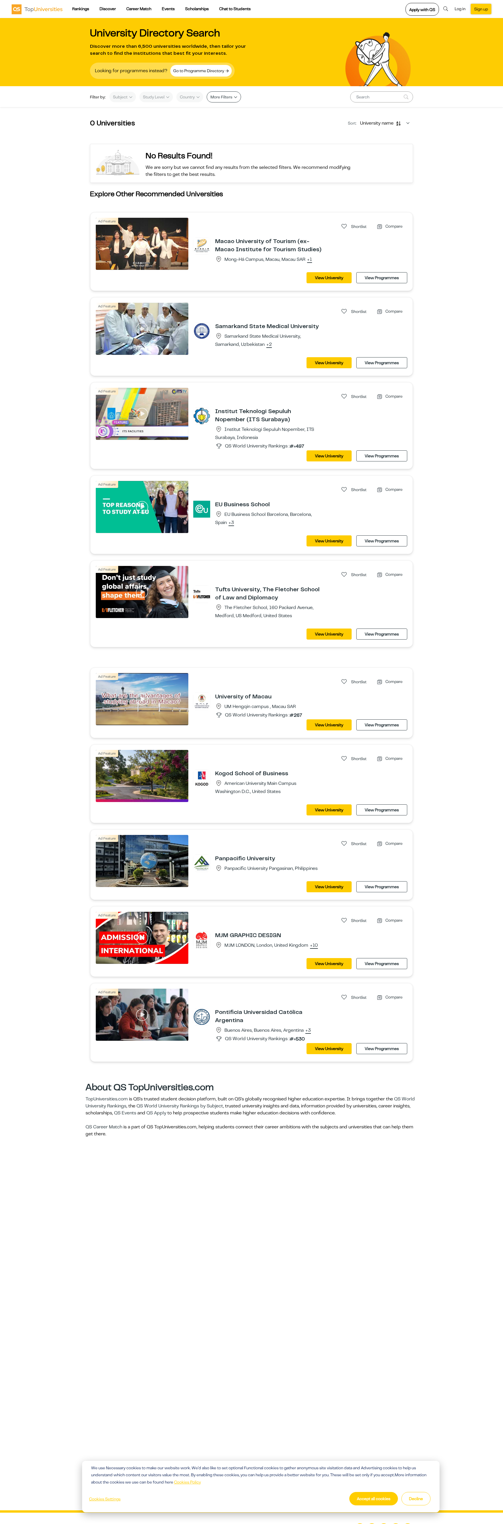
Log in (460, 8)
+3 (231, 523)
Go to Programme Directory (199, 70)
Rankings (80, 8)
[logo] (37, 9)
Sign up (481, 9)
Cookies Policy (187, 1482)
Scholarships (197, 8)
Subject (120, 97)
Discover (108, 8)
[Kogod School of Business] (201, 778)
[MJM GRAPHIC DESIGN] (201, 940)
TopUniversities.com (107, 1099)
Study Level (154, 97)
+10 (314, 945)
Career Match (138, 8)
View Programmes (382, 277)
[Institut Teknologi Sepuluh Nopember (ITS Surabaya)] (201, 416)
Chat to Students (235, 8)
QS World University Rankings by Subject (180, 1106)
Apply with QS (422, 9)
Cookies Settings (105, 1499)
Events (168, 8)
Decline (416, 1498)
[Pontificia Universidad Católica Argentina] (201, 1016)
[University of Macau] (201, 701)
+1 (309, 259)
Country (188, 97)
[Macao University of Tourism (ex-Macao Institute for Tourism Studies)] (201, 246)
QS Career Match (104, 1127)
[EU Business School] (201, 509)
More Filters (221, 97)
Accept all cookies (373, 1498)
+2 (269, 344)
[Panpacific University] (201, 863)
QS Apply (156, 1113)
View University (329, 277)
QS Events (125, 1113)
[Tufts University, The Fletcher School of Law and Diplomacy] (201, 594)
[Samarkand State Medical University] (201, 331)
